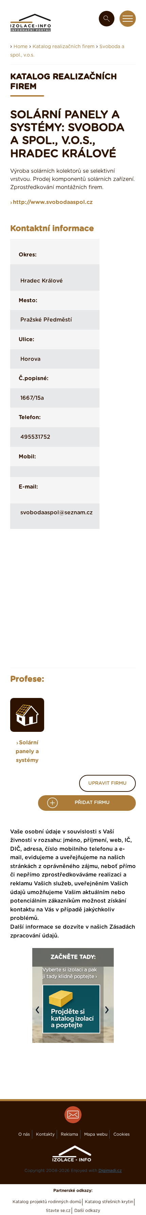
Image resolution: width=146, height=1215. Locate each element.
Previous (39, 1013)
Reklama (69, 1134)
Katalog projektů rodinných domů (47, 1202)
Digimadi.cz (110, 1171)
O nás (24, 1134)
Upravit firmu (107, 783)
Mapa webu (95, 1134)
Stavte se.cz (58, 1211)
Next (108, 1013)
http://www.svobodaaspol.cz (53, 202)
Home (21, 46)
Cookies (121, 1134)
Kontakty (45, 1134)
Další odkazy (87, 1211)
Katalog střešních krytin (109, 1202)
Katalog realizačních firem (63, 46)
